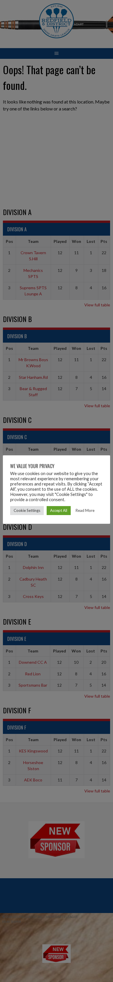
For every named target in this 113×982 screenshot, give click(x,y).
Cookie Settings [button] (27, 510)
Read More (85, 510)
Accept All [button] (58, 510)
